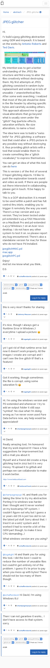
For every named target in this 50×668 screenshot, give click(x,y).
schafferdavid (25, 276)
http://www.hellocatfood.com (14, 479)
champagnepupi (24, 429)
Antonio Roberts (31, 43)
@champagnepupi (12, 494)
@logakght (8, 554)
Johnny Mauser (24, 314)
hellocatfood (25, 486)
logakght (27, 339)
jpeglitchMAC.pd (12, 248)
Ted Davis (8, 47)
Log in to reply (39, 298)
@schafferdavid (11, 595)
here (14, 166)
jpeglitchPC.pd (11, 255)
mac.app (7, 252)
